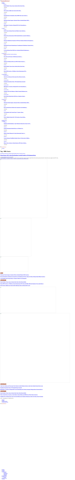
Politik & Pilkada (4, 120)
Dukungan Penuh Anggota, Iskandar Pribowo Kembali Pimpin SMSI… (17, 20)
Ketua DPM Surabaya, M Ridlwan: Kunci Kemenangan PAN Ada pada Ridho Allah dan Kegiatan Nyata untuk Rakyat (21, 283)
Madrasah (3, 121)
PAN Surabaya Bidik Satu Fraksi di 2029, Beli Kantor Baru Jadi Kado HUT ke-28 (15, 285)
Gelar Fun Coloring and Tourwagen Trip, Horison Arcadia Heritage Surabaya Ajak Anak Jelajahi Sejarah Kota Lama (21, 385)
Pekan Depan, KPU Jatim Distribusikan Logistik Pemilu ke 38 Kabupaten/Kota (18, 155)
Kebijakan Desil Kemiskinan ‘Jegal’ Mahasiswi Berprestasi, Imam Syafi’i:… (17, 123)
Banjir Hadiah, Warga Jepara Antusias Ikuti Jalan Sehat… (14, 5)
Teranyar (24, 153)
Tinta (27, 158)
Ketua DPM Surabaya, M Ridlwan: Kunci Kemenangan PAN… (15, 71)
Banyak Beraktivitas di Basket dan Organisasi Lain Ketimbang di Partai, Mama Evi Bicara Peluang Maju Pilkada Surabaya (22, 276)
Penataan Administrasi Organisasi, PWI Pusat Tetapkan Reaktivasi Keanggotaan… (19, 40)
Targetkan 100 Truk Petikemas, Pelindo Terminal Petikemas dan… (16, 91)
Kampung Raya (4, 53)
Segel (26, 158)
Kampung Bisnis (4, 74)
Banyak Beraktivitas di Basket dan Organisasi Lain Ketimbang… (15, 107)
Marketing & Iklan (4, 401)
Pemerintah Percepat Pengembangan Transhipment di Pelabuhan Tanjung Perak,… (19, 45)
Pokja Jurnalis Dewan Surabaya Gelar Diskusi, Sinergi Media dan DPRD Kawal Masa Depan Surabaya (19, 394)
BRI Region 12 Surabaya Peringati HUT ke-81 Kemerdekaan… (15, 25)
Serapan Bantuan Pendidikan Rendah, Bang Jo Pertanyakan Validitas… (17, 138)
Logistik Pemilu (23, 158)
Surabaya (5, 59)
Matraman (10, 153)
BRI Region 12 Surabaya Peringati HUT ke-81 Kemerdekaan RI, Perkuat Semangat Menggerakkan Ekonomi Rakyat (21, 389)
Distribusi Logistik (6, 158)
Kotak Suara (10, 158)
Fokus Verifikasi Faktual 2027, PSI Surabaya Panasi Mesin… (15, 117)
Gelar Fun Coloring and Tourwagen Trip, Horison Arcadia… (15, 76)
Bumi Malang (2, 153)
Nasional (3, 28)
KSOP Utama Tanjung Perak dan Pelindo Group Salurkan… (15, 30)
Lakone (5, 105)
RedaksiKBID (4, 157)
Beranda (3, 2)
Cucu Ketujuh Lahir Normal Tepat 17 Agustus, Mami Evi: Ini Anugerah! (13, 278)
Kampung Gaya (4, 99)
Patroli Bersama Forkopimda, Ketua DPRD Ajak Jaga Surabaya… (16, 15)
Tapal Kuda (21, 153)
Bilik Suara (1, 158)
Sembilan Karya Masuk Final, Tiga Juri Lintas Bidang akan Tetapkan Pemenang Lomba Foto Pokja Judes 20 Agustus (21, 396)
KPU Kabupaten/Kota (18, 158)
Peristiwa (3, 3)
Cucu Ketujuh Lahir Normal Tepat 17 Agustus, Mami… (14, 112)
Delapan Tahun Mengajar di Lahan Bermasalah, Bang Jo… (14, 133)
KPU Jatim (13, 158)
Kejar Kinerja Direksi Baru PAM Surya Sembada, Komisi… (14, 96)
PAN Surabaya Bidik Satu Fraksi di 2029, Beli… (12, 10)
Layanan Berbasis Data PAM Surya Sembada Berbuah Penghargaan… (16, 50)
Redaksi (3, 400)
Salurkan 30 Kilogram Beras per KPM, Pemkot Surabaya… (14, 61)
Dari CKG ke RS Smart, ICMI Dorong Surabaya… (13, 56)
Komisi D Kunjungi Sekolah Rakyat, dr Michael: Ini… (13, 128)
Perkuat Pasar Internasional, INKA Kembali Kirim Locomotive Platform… (17, 35)
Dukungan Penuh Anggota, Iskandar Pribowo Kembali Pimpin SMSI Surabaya (14, 274)
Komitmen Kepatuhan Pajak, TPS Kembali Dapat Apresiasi (14, 81)
